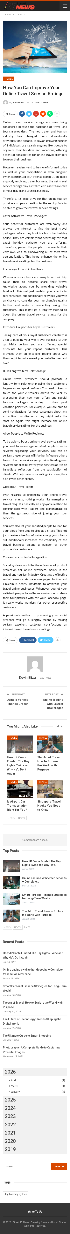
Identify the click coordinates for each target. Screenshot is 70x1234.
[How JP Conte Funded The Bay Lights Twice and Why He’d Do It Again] (20, 744)
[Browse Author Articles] (35, 664)
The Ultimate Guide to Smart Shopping (27, 1035)
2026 (10, 1072)
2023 (10, 1116)
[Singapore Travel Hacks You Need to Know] (50, 788)
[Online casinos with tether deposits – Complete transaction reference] (11, 882)
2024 (10, 1108)
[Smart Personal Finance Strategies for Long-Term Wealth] (11, 899)
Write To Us (35, 1211)
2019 (10, 1149)
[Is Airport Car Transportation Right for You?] (20, 788)
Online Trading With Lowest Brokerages (53, 704)
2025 (10, 1100)
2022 (10, 1125)
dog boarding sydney (15, 1194)
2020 (10, 1141)
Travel (8, 79)
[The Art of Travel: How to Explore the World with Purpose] (50, 744)
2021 (10, 1133)
